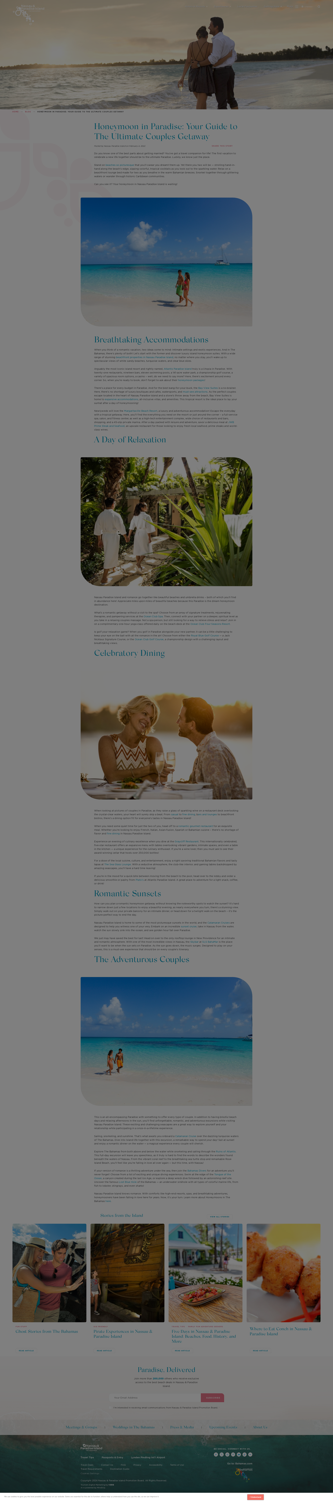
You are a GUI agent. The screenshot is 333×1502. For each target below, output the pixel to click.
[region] (166, 1497)
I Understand (255, 1497)
